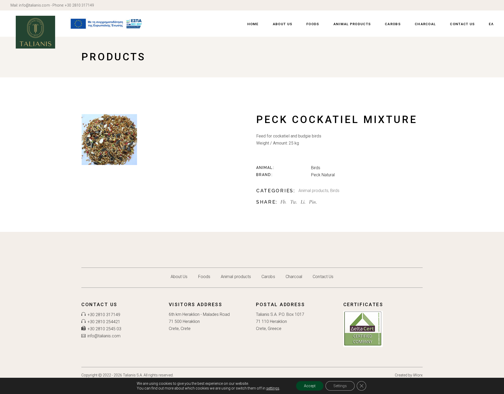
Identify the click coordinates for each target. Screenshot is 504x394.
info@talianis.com (34, 5)
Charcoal (294, 276)
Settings (340, 386)
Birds (315, 167)
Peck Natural (323, 174)
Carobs (268, 276)
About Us (179, 276)
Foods (204, 276)
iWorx (418, 375)
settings (272, 388)
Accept (310, 386)
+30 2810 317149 (79, 5)
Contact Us (323, 276)
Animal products (313, 190)
